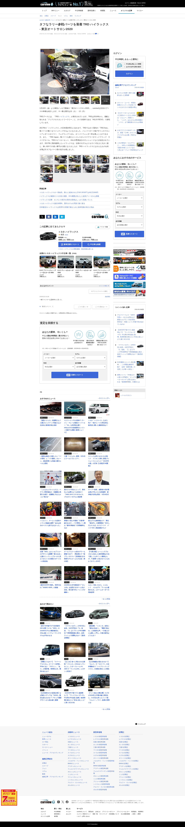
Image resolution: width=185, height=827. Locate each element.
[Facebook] (48, 217)
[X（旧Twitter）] (42, 217)
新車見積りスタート (71, 244)
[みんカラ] (55, 217)
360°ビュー (55, 10)
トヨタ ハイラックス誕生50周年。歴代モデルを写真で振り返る (62, 203)
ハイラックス (64, 116)
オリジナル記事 (126, 10)
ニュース (113, 10)
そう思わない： (102, 307)
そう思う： (84, 307)
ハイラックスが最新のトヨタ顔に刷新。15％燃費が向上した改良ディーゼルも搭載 (69, 196)
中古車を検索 (95, 244)
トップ (44, 10)
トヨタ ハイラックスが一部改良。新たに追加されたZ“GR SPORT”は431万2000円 (69, 192)
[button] (102, 227)
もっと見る (106, 599)
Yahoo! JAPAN (141, 3)
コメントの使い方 (104, 286)
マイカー (140, 10)
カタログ (67, 10)
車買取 (102, 10)
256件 (66, 235)
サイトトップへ (104, 398)
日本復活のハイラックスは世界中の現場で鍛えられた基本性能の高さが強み (67, 207)
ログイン (127, 3)
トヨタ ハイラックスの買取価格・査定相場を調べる (75, 249)
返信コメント (46, 306)
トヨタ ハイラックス (68, 232)
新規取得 (133, 3)
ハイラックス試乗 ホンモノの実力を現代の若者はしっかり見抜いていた (66, 200)
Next (110, 262)
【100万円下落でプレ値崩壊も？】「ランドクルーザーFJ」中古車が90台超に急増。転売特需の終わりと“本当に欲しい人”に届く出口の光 (130, 334)
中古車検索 (79, 10)
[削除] (17, 789)
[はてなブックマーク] (62, 217)
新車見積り (92, 10)
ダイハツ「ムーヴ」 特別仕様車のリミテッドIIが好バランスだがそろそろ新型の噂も (127, 105)
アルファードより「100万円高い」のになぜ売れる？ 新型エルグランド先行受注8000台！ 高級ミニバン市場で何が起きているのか (130, 319)
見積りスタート (77, 375)
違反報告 (107, 296)
